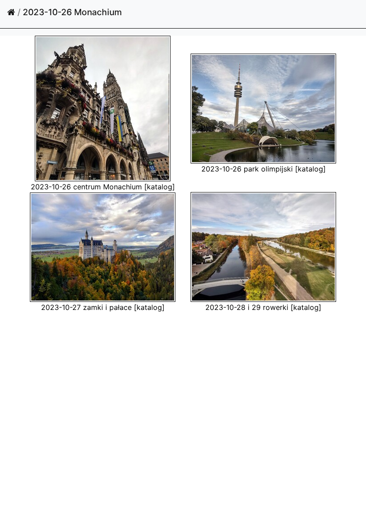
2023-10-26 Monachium (72, 12)
